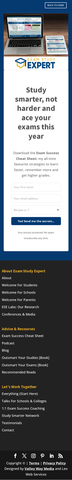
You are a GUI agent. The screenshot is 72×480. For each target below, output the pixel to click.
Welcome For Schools (19, 292)
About (6, 278)
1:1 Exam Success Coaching (23, 408)
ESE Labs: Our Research (20, 307)
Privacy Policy (54, 463)
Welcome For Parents (19, 300)
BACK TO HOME (55, 5)
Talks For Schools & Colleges (24, 401)
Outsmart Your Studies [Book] (25, 357)
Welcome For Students (19, 285)
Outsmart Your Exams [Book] (25, 365)
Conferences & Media (18, 314)
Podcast (8, 343)
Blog (5, 350)
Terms (34, 463)
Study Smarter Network (20, 415)
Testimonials (12, 423)
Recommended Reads (19, 372)
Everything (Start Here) (20, 393)
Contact (8, 430)
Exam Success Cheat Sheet (23, 336)
